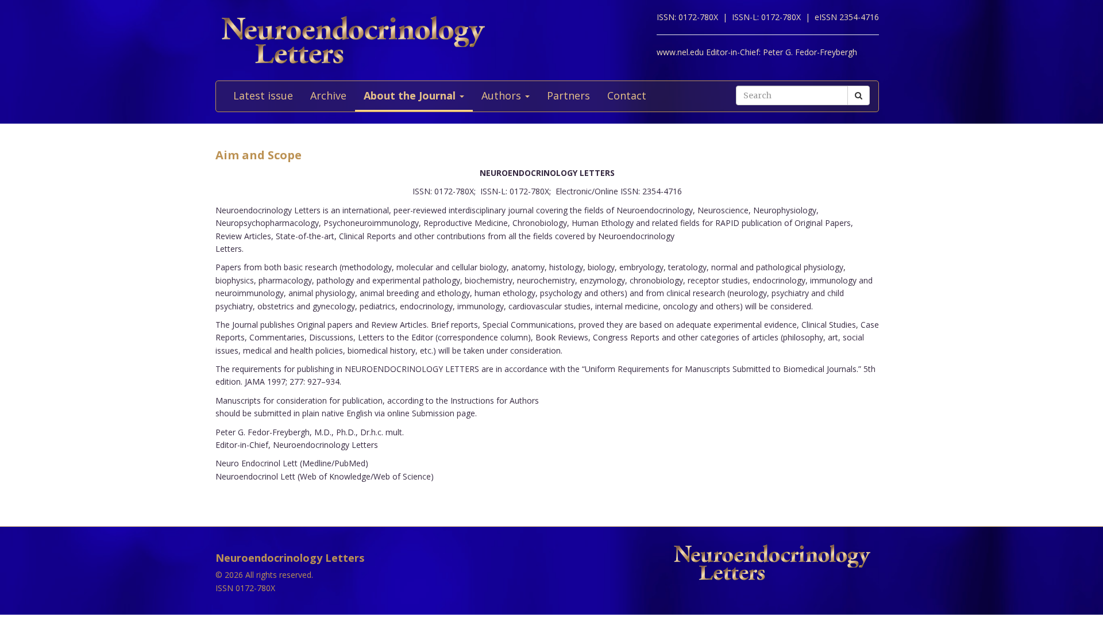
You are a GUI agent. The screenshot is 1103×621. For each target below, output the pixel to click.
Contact (626, 95)
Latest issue (263, 95)
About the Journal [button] (411, 95)
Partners (568, 95)
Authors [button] (502, 95)
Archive (328, 95)
